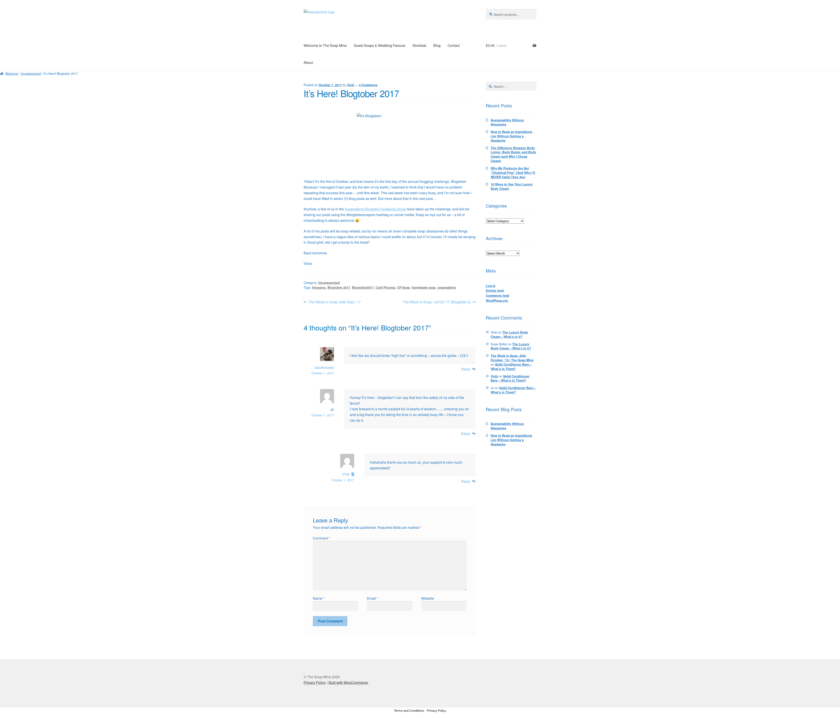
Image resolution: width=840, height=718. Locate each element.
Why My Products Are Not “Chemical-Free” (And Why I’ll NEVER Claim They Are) (513, 172)
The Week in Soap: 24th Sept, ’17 (334, 302)
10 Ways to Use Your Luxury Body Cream (512, 186)
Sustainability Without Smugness (507, 122)
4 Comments (368, 85)
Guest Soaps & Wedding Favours (379, 45)
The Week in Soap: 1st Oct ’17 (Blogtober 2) (437, 302)
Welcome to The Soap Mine (325, 45)
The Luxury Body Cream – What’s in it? (509, 334)
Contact (454, 45)
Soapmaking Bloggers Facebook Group (375, 208)
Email (372, 598)
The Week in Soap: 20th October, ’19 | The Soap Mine (512, 357)
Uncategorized (31, 73)
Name (318, 598)
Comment (321, 538)
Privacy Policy (315, 682)
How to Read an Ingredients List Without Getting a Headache (511, 136)
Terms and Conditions (409, 710)
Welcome (11, 73)
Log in (490, 285)
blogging (319, 287)
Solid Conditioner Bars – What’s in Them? (511, 366)
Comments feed (497, 295)
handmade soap (424, 287)
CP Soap (403, 287)
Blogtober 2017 (338, 287)
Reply (465, 369)
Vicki (350, 85)
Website (427, 598)
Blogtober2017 (363, 287)
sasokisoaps (324, 367)
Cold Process (386, 287)
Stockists (419, 45)
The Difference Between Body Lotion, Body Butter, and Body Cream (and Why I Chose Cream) (513, 154)
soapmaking (447, 287)
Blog (437, 45)
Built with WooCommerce (348, 682)
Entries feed (495, 290)
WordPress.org (497, 300)
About (308, 62)
